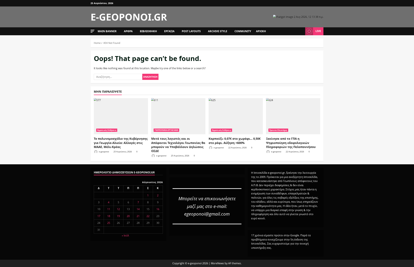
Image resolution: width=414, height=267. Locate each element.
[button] (92, 31)
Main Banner (107, 31)
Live (318, 31)
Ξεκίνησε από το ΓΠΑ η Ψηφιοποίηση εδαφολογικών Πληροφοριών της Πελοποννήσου (291, 143)
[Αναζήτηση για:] (118, 77)
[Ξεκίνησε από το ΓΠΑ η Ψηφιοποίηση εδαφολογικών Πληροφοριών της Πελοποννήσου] (293, 116)
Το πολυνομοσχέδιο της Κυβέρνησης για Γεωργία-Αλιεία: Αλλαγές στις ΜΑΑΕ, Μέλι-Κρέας (121, 143)
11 (108, 209)
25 (108, 223)
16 (157, 209)
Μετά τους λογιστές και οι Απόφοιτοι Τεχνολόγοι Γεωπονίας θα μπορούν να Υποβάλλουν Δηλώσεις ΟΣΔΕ (178, 145)
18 (108, 216)
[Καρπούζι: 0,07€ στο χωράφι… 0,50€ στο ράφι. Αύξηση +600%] (236, 116)
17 (98, 216)
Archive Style (217, 31)
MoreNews (217, 263)
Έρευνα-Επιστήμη (278, 130)
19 (118, 216)
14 (138, 209)
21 (138, 216)
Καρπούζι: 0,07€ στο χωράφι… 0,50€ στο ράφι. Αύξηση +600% (235, 141)
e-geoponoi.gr (129, 16)
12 (118, 209)
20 (128, 216)
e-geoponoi (103, 151)
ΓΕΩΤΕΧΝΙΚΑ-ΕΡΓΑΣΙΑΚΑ (166, 130)
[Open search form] (302, 31)
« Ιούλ (125, 235)
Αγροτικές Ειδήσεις (106, 130)
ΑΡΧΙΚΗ (261, 31)
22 (148, 216)
